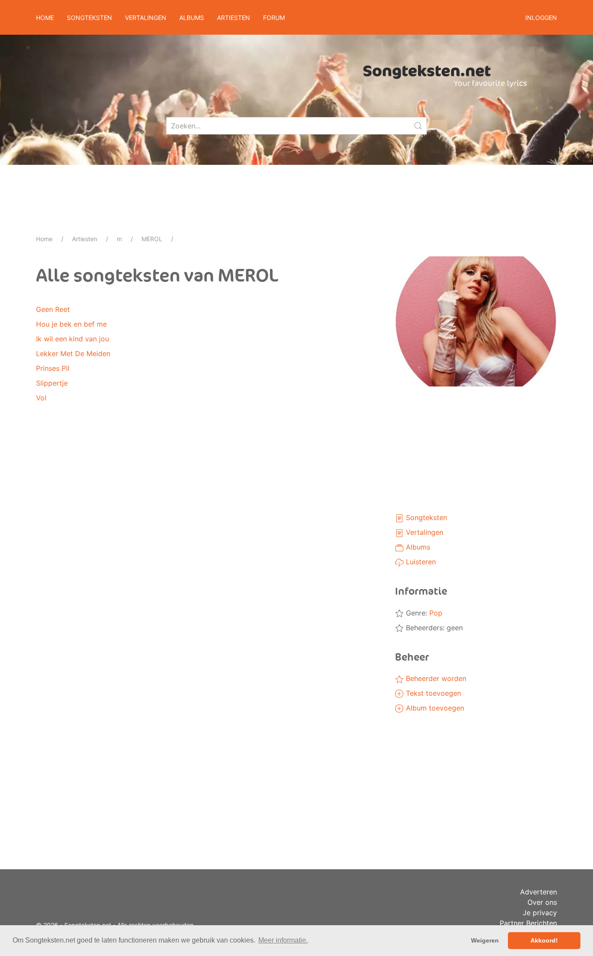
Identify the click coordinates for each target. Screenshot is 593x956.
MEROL (152, 238)
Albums (417, 547)
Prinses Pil (52, 368)
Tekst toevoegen (432, 693)
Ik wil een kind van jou (72, 338)
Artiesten (84, 238)
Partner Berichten (528, 923)
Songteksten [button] (89, 17)
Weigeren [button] (485, 940)
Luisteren (420, 561)
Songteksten (425, 517)
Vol (41, 397)
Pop (435, 613)
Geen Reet (53, 309)
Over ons (542, 902)
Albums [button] (191, 17)
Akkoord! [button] (544, 940)
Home (45, 17)
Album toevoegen (434, 708)
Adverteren (538, 891)
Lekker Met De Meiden (73, 353)
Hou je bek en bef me (71, 324)
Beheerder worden (435, 678)
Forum (274, 17)
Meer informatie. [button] (283, 940)
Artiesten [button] (233, 17)
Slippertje (52, 383)
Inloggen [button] (541, 17)
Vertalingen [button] (145, 17)
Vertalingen (423, 532)
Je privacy (540, 912)
